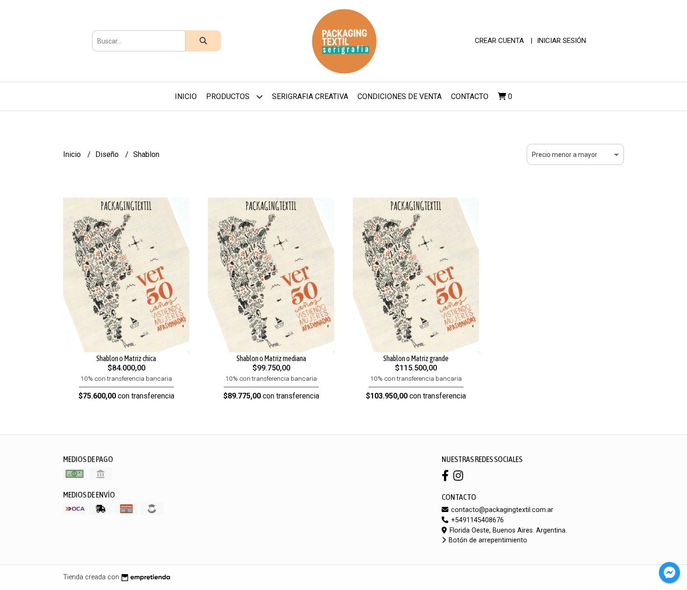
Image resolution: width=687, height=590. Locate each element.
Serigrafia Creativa (310, 96)
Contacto (469, 96)
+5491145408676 (476, 520)
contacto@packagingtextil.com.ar (501, 510)
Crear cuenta (499, 40)
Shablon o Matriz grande (416, 358)
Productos (228, 96)
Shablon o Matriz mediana (271, 358)
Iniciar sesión (561, 40)
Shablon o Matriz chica (126, 358)
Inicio (186, 96)
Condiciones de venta (400, 96)
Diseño (108, 154)
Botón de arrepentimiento (487, 540)
